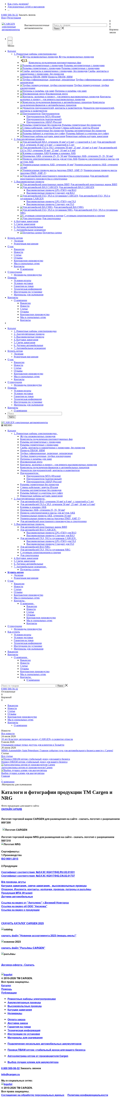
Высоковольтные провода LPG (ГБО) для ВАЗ (51, 532)
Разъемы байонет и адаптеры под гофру (41, 493)
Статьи (17, 255)
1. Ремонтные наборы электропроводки (35, 331)
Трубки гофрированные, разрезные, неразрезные (46, 453)
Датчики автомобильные (17, 896)
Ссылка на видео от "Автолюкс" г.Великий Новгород (35, 902)
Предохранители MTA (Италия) (43, 476)
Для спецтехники (29, 555)
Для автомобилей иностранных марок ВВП (43, 527)
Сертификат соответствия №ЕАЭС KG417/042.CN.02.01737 (38, 875)
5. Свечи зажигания (24, 342)
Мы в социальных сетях (27, 263)
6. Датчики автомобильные (28, 345)
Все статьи (7, 756)
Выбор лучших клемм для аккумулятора (22, 773)
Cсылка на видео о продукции (20, 910)
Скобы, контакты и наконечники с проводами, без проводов (52, 447)
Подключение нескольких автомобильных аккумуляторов (44, 1043)
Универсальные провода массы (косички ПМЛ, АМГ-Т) (50, 518)
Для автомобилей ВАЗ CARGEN (38, 529)
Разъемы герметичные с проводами (39, 444)
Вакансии (19, 249)
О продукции (15, 272)
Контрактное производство (28, 260)
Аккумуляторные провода (24, 1002)
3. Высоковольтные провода (29, 336)
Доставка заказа (18, 1023)
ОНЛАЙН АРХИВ (11, 809)
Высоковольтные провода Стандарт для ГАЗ (50, 544)
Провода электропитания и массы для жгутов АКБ (47, 512)
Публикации (9, 992)
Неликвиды (15, 1013)
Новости (18, 252)
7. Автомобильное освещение (30, 348)
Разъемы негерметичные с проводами (40, 442)
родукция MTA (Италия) (17, 893)
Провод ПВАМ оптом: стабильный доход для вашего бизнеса (34, 761)
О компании (20, 300)
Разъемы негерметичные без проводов (40, 490)
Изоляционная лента (31, 461)
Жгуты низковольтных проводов (37, 436)
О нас (11, 246)
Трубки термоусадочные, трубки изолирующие (45, 456)
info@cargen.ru (10, 1074)
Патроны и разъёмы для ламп (36, 459)
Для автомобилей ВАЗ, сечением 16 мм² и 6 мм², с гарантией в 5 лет (57, 501)
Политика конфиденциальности (87, 1095)
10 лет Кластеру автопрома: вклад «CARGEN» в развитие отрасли (37, 739)
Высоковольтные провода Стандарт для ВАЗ (50, 535)
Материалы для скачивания (28, 294)
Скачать (29, 965)
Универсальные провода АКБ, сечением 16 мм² (45, 515)
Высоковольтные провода (25, 1006)
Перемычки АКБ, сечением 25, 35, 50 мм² (42, 510)
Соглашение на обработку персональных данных (32, 1095)
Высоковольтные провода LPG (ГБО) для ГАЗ (51, 541)
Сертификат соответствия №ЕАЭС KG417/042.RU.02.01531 (38, 872)
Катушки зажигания (20, 1009)
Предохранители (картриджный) (44, 478)
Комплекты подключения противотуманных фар (46, 439)
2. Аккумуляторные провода (29, 334)
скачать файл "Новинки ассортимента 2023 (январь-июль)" (38, 935)
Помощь (12, 277)
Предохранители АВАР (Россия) (44, 481)
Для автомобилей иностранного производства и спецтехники (53, 521)
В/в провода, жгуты (13, 882)
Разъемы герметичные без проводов (39, 484)
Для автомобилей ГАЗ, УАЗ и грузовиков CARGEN (48, 538)
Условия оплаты (22, 280)
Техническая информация (28, 289)
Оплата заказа (16, 1019)
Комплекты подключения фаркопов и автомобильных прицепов (54, 467)
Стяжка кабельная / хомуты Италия (39, 487)
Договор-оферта (11, 965)
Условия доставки (23, 283)
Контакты (19, 266)
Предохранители (30, 473)
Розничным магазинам (26, 243)
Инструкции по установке (28, 291)
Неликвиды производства (28, 274)
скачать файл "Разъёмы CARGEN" (23, 948)
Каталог (12, 51)
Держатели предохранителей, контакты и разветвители (50, 470)
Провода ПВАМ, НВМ (32, 450)
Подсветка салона (29, 569)
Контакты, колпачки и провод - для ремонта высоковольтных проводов (58, 464)
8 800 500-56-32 (9, 15)
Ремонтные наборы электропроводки (32, 999)
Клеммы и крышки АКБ (33, 507)
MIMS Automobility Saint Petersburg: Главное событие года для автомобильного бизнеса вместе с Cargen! (57, 750)
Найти (11, 417)
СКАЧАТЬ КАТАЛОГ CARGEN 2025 (22, 923)
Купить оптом (15, 238)
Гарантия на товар (24, 286)
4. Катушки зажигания (26, 339)
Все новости (8, 733)
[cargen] (6, 974)
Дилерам (18, 240)
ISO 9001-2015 (9, 858)
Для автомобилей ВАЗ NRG (35, 546)
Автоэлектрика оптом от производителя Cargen (26, 767)
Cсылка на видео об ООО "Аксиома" (24, 906)
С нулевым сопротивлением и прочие (40, 552)
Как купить (14, 631)
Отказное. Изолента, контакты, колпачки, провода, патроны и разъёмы (46, 889)
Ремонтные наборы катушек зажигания (41, 495)
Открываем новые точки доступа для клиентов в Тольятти (32, 744)
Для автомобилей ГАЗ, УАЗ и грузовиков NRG (45, 549)
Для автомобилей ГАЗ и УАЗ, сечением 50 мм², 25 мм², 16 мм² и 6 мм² (57, 504)
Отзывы (18, 257)
